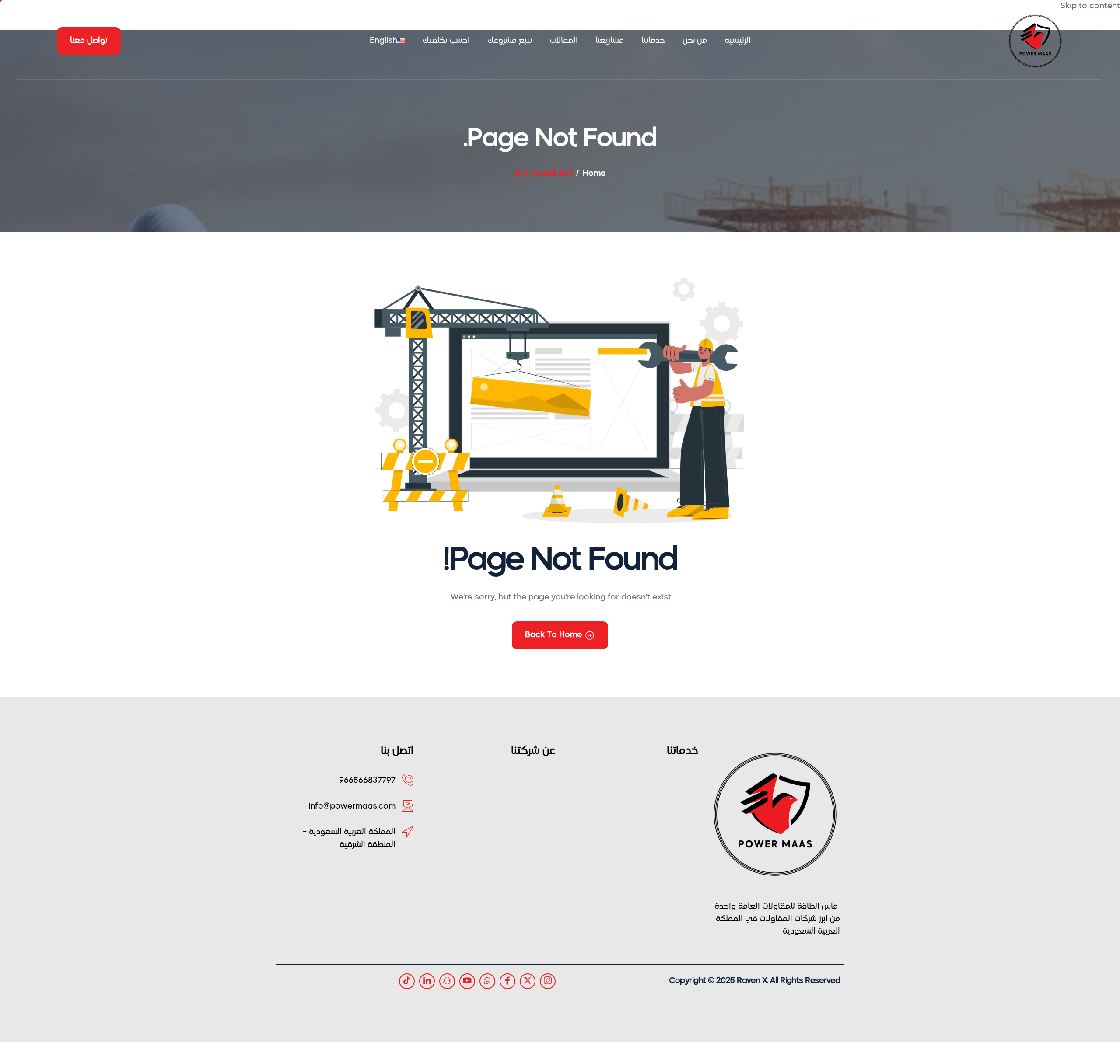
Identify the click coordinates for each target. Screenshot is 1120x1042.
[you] (467, 981)
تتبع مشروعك (509, 41)
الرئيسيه (737, 41)
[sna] (447, 981)
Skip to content (1090, 6)
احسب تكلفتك (446, 41)
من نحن (694, 41)
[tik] (407, 981)
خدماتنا (653, 41)
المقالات (564, 41)
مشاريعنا (609, 41)
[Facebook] (507, 981)
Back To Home (553, 635)
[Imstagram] (548, 981)
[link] (427, 981)
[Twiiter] (528, 981)
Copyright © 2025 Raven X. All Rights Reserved (754, 981)
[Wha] (487, 981)
